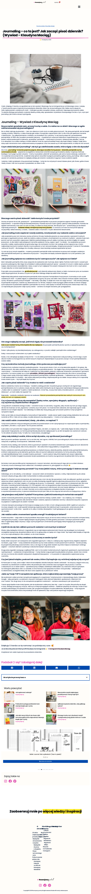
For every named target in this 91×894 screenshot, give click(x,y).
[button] (79, 7)
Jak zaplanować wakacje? (23, 692)
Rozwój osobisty (41, 26)
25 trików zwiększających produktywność (37, 835)
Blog (42, 833)
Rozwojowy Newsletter (37, 868)
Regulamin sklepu (47, 844)
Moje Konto (42, 837)
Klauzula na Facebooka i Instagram (47, 849)
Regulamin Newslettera (47, 840)
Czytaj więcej (19, 694)
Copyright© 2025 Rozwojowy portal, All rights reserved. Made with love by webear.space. (45, 890)
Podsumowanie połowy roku (37, 858)
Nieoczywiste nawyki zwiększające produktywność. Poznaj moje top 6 (68, 693)
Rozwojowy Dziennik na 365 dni (45, 754)
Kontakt (42, 835)
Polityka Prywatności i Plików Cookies (47, 833)
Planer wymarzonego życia (37, 853)
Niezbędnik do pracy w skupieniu (37, 847)
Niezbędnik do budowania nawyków (37, 841)
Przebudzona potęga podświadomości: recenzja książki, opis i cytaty (27, 705)
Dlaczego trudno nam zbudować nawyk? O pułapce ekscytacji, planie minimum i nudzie (72, 716)
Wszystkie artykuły (49, 26)
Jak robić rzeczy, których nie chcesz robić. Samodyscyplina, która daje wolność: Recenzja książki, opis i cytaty (29, 717)
